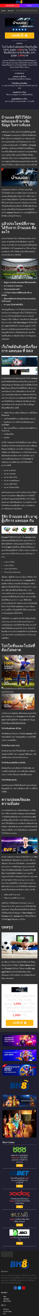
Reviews (11, 11)
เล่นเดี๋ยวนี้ (17, 35)
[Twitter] (19, 1288)
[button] (3, 1)
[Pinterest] (23, 1288)
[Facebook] (15, 1288)
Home (4, 11)
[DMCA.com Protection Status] (7, 1254)
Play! (19, 1165)
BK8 (9, 547)
